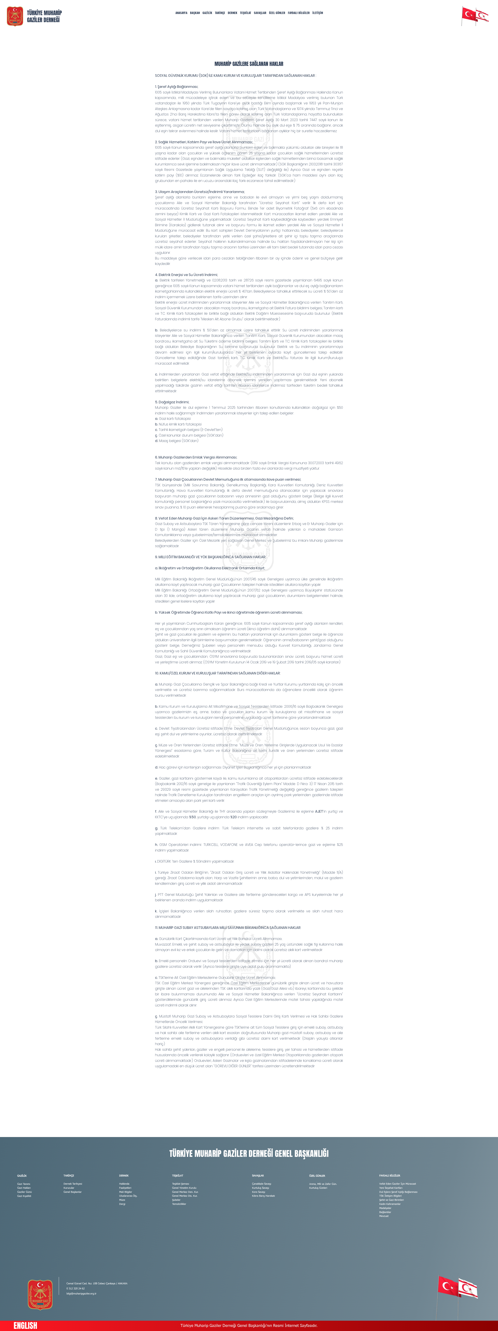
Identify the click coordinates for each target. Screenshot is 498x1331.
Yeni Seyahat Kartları (390, 1188)
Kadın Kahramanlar (390, 1204)
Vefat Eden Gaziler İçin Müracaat (397, 1184)
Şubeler (176, 1200)
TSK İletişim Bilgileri (390, 1196)
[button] (207, 12)
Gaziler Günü (24, 1192)
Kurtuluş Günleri (318, 1188)
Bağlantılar (385, 1212)
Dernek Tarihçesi (73, 1184)
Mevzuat (383, 1216)
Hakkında (124, 1184)
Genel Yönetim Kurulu (184, 1188)
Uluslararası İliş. (128, 1196)
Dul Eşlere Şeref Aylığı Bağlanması (398, 1192)
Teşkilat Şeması (180, 1184)
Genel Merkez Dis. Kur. (184, 1196)
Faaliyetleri (125, 1188)
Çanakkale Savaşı (261, 1184)
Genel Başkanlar (73, 1192)
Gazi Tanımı (23, 1184)
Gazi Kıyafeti (24, 1196)
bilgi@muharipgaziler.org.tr (81, 1294)
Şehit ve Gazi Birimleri (391, 1200)
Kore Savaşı (258, 1192)
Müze (122, 1200)
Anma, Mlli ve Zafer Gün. (323, 1184)
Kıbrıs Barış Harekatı (263, 1196)
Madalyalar (385, 1208)
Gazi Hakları (24, 1188)
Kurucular (69, 1188)
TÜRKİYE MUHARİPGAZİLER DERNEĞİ (44, 16)
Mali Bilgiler (125, 1192)
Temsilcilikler (179, 1204)
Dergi (122, 1204)
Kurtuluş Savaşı (260, 1188)
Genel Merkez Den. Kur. (185, 1192)
